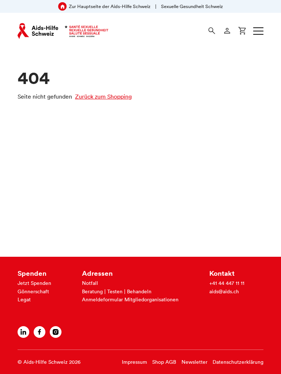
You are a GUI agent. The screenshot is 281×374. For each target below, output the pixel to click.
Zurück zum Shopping (103, 96)
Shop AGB (164, 362)
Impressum (134, 362)
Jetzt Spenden (34, 283)
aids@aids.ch (224, 291)
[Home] (63, 31)
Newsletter (194, 362)
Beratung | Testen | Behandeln (116, 291)
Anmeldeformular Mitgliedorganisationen (130, 299)
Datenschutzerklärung (238, 362)
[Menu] (258, 31)
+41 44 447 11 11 (226, 283)
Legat (24, 299)
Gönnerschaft (33, 291)
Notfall (90, 283)
